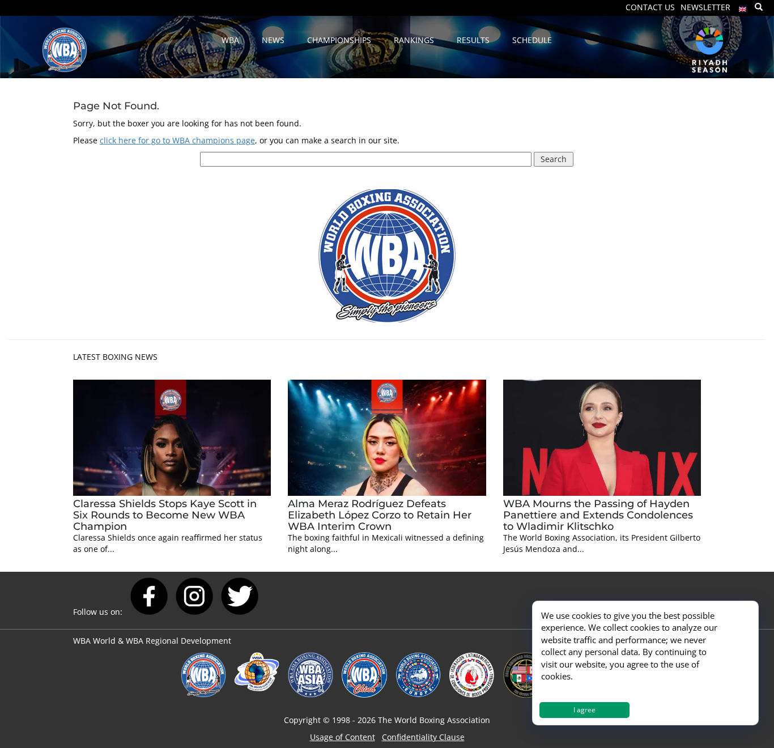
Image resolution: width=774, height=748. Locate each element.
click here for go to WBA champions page (177, 140)
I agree (584, 710)
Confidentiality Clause (423, 737)
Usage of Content (342, 737)
